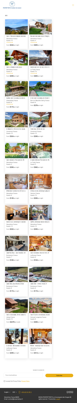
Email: (6, 399)
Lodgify (58, 399)
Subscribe (59, 375)
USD (13, 392)
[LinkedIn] (72, 392)
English (6, 392)
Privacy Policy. (25, 381)
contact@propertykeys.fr (15, 399)
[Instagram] (70, 392)
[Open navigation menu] (73, 5)
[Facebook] (67, 392)
